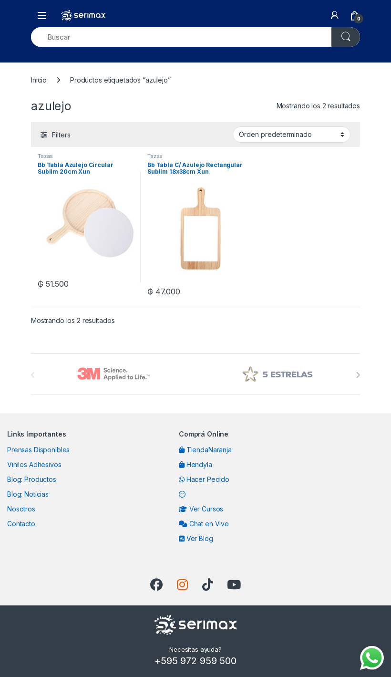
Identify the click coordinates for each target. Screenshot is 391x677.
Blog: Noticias (28, 494)
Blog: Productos (31, 479)
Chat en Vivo (208, 524)
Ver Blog (199, 538)
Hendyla (198, 464)
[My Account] (334, 15)
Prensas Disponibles (38, 450)
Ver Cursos (205, 509)
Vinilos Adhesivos (34, 464)
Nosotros (21, 509)
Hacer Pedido (207, 479)
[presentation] (358, 375)
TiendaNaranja (208, 450)
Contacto (21, 524)
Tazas (45, 156)
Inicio (39, 80)
